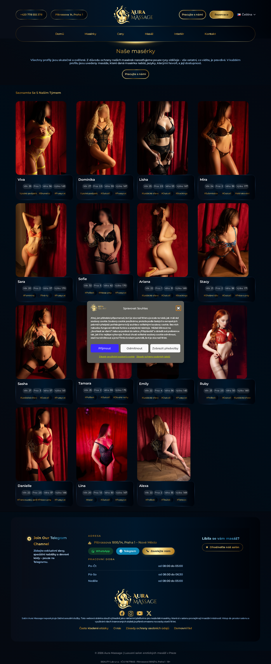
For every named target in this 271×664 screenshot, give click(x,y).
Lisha (143, 179)
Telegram (130, 551)
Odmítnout (134, 348)
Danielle (25, 486)
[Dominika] (104, 138)
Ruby (204, 384)
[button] (178, 308)
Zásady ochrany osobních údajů (153, 356)
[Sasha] (43, 342)
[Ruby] (225, 342)
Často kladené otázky (94, 628)
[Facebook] (122, 613)
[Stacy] (225, 240)
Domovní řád (183, 628)
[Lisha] (164, 138)
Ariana (144, 282)
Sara (21, 282)
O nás (117, 628)
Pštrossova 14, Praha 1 (69, 14)
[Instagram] (130, 614)
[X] (149, 613)
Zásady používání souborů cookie (117, 356)
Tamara (84, 383)
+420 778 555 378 (31, 14)
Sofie (82, 279)
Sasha (23, 384)
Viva (21, 179)
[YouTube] (140, 613)
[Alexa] (164, 444)
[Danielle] (43, 444)
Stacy (204, 282)
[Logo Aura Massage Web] (133, 15)
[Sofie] (104, 238)
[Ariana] (164, 240)
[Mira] (225, 138)
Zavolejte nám (161, 551)
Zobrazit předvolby (165, 348)
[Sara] (43, 240)
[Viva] (43, 138)
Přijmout (104, 348)
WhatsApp (103, 551)
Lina (82, 486)
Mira (203, 179)
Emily (144, 384)
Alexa (143, 486)
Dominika (86, 179)
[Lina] (104, 444)
